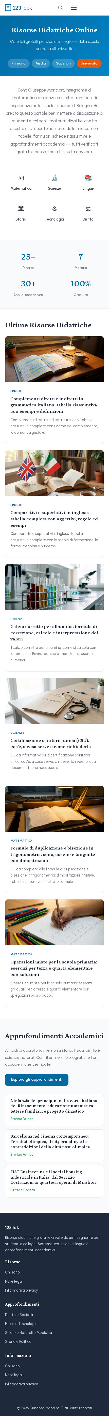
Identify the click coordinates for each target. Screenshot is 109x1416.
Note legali (14, 1281)
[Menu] (74, 8)
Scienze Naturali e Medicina (28, 1332)
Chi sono (12, 1272)
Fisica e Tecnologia (21, 1323)
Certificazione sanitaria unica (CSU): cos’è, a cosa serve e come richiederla (50, 744)
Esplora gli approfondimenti (36, 1079)
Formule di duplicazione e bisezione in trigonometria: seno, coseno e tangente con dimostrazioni (52, 854)
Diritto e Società (19, 1314)
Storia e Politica (18, 1341)
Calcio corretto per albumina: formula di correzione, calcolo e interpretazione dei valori (54, 633)
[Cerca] (60, 7)
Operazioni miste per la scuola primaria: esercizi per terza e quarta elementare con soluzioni (53, 968)
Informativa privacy (21, 1290)
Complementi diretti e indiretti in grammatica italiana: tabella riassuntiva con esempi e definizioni (53, 405)
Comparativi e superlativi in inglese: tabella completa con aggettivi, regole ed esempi (54, 519)
